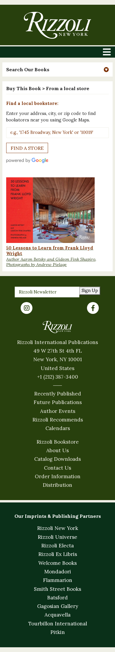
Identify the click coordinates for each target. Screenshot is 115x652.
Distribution (57, 485)
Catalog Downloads (57, 459)
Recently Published (57, 393)
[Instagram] (26, 308)
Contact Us (57, 468)
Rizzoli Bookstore (58, 442)
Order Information (57, 476)
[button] (57, 70)
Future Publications (58, 402)
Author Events (57, 411)
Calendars (57, 428)
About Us (57, 450)
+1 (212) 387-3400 (57, 377)
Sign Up (90, 290)
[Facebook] (93, 308)
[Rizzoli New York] (57, 25)
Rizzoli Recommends (57, 419)
